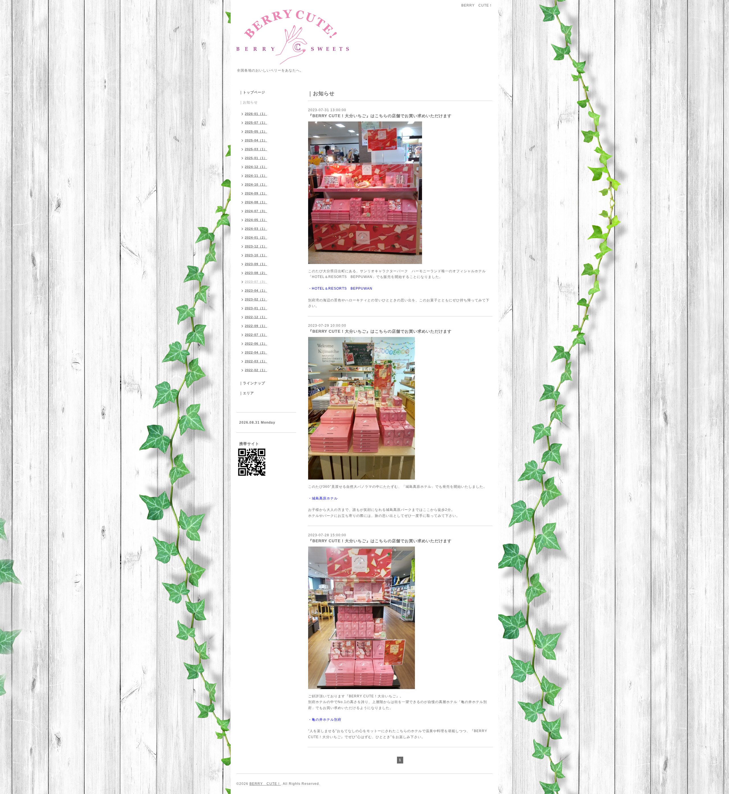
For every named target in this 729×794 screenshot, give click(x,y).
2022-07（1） (256, 334)
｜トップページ (252, 92)
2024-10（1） (256, 184)
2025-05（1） (256, 131)
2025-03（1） (256, 149)
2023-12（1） (256, 246)
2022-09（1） (256, 326)
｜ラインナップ (252, 383)
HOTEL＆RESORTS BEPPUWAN (342, 289)
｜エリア (246, 393)
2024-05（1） (256, 220)
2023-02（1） (256, 299)
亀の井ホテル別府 (326, 720)
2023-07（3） (256, 281)
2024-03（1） (256, 228)
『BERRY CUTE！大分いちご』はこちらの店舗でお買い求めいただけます (380, 115)
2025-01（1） (256, 158)
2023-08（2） (256, 273)
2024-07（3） (256, 211)
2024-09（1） (256, 193)
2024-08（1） (256, 202)
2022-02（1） (256, 370)
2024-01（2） (256, 237)
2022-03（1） (256, 361)
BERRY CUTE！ (265, 784)
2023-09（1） (256, 264)
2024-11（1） (256, 175)
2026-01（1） (256, 113)
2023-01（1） (256, 308)
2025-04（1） (256, 140)
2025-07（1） (256, 122)
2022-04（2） (256, 352)
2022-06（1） (256, 343)
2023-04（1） (256, 290)
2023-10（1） (256, 255)
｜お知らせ (248, 102)
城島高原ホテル (325, 498)
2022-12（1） (256, 317)
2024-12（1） (256, 166)
